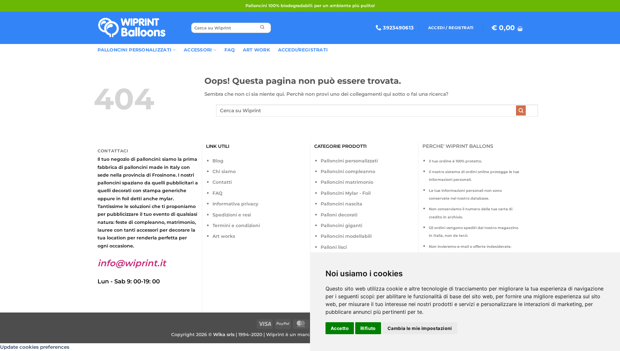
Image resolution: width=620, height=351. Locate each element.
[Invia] (262, 28)
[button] (507, 28)
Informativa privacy (235, 204)
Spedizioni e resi (231, 215)
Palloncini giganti (341, 225)
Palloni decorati (339, 215)
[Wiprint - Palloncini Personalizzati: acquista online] (132, 27)
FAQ (229, 49)
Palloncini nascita (341, 204)
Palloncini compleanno (348, 171)
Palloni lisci (334, 247)
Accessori (198, 49)
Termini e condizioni (236, 225)
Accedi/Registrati (303, 49)
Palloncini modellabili (346, 236)
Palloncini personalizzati (349, 161)
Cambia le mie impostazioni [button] (420, 328)
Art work (256, 49)
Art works (223, 236)
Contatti (222, 182)
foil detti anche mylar (147, 199)
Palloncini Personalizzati (134, 49)
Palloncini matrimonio (347, 182)
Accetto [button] (340, 328)
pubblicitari (180, 183)
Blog (217, 161)
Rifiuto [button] (368, 328)
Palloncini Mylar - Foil (346, 193)
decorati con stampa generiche (149, 190)
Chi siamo (224, 171)
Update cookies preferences (34, 347)
